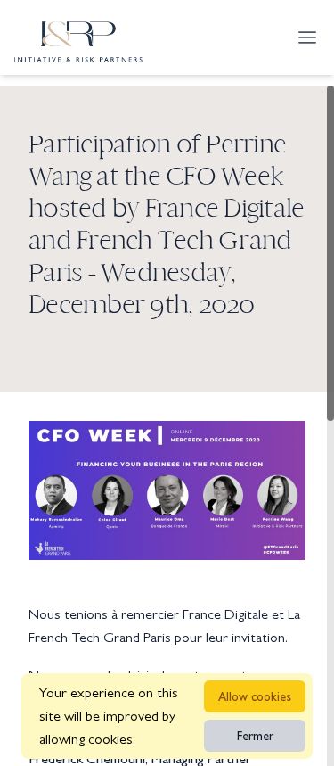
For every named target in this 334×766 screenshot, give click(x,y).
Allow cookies (254, 696)
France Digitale (225, 613)
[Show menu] (307, 37)
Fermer (255, 736)
